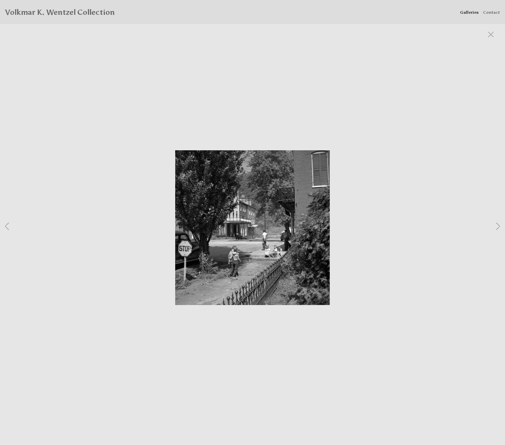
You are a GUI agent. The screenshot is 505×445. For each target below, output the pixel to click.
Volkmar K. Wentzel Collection (60, 12)
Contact (491, 12)
